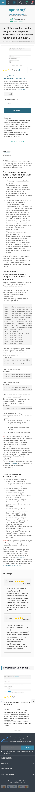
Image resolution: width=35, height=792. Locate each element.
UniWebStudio (13, 76)
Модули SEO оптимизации (26, 41)
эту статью (13, 463)
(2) (19, 70)
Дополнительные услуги (11, 99)
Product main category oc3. (12, 565)
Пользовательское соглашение (18, 751)
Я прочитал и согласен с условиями (18, 752)
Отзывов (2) (7, 156)
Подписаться (27, 747)
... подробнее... (21, 89)
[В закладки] (31, 70)
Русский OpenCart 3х (21, 781)
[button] (15, 2)
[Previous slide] (2, 701)
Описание (6, 151)
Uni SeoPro (21, 557)
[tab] (12, 65)
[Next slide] (33, 701)
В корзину (17, 111)
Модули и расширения (12, 41)
